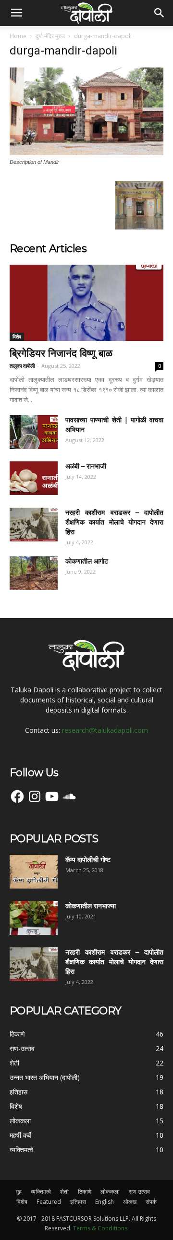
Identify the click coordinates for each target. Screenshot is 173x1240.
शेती (64, 1191)
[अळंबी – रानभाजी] (34, 478)
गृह (19, 1191)
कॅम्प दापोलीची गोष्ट (88, 859)
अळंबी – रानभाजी (85, 466)
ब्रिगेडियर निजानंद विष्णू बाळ (61, 353)
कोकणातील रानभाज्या (90, 906)
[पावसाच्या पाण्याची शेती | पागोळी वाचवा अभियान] (34, 432)
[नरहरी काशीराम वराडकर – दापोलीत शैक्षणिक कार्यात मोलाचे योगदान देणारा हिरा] (34, 524)
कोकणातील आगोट (86, 561)
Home (18, 36)
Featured (49, 1202)
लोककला (110, 1191)
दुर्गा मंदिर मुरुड (50, 36)
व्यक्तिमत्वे (41, 1191)
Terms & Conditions (100, 1228)
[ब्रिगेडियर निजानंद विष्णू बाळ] (86, 303)
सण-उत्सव (139, 1191)
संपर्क (151, 1202)
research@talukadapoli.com (105, 730)
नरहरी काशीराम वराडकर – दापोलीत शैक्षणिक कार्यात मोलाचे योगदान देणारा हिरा (114, 522)
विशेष (16, 336)
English (104, 1202)
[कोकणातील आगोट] (34, 573)
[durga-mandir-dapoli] (86, 153)
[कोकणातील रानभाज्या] (34, 918)
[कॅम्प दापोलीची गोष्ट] (34, 872)
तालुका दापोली (22, 365)
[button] (159, 13)
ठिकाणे (84, 1191)
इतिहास (78, 1202)
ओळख (129, 1202)
